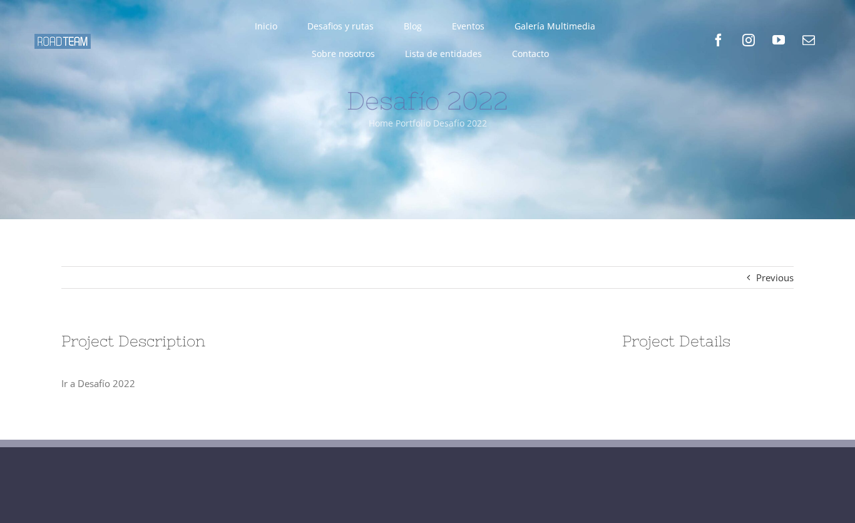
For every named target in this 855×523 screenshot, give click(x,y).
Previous (775, 277)
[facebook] (718, 40)
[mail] (809, 40)
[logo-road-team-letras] (62, 38)
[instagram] (748, 40)
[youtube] (779, 40)
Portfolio (413, 123)
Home (381, 123)
